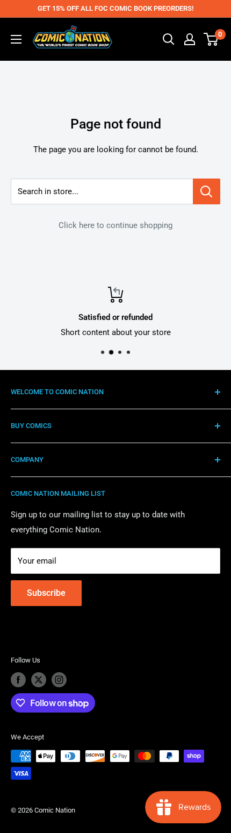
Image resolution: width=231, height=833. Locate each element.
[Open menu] (16, 39)
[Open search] (169, 39)
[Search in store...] (206, 191)
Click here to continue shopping (115, 225)
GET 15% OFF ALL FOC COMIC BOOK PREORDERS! (115, 8)
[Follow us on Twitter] (38, 679)
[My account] (189, 39)
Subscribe (46, 593)
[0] (211, 39)
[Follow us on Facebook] (18, 679)
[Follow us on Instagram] (59, 679)
